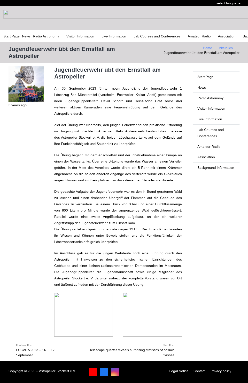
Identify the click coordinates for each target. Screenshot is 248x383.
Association (206, 157)
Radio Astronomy (210, 98)
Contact (199, 371)
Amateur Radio (208, 147)
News (201, 87)
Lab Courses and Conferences (210, 133)
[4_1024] (83, 315)
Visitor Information (211, 108)
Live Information (209, 119)
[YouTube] (93, 372)
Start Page (205, 77)
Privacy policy (220, 371)
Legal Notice (178, 371)
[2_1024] (152, 315)
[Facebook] (104, 372)
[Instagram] (115, 372)
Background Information (215, 168)
